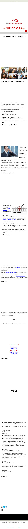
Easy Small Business (14, 352)
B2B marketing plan (17, 267)
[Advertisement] (14, 9)
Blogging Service (14, 353)
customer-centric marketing (11, 272)
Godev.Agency (9, 521)
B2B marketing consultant (18, 278)
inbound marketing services (20, 276)
